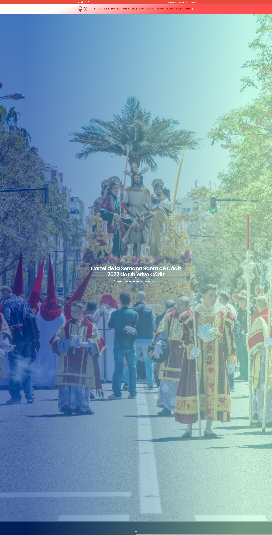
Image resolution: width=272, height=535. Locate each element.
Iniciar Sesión (192, 2)
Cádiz (106, 9)
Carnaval (150, 9)
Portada (98, 9)
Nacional (126, 9)
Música (179, 9)
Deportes (160, 9)
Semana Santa (138, 9)
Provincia (115, 9)
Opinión (188, 9)
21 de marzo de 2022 (150, 281)
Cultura (170, 9)
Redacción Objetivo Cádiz (130, 281)
